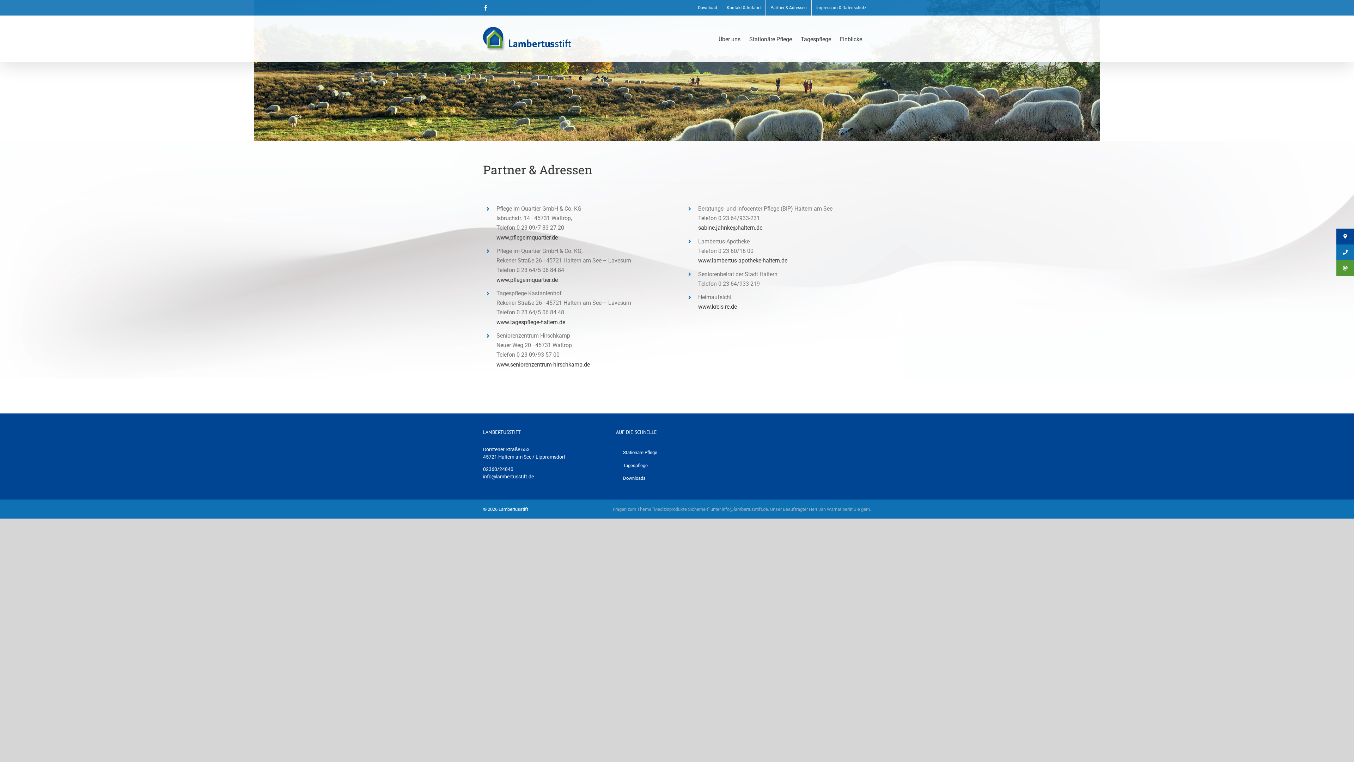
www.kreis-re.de (717, 306)
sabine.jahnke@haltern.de (730, 227)
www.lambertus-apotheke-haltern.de (742, 260)
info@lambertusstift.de (508, 476)
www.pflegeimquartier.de (527, 237)
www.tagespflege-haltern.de (530, 322)
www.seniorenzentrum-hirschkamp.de (543, 364)
